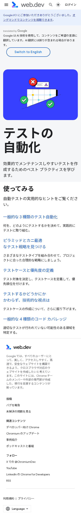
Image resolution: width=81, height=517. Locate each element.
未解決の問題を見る (18, 411)
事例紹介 (11, 440)
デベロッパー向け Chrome (22, 427)
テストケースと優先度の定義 (28, 270)
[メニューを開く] (6, 4)
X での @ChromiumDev (21, 462)
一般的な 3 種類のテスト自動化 (30, 217)
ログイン (70, 4)
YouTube (11, 468)
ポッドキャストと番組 (20, 446)
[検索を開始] (50, 4)
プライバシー (26, 498)
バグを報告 (13, 405)
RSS (8, 480)
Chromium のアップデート (23, 433)
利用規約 (8, 498)
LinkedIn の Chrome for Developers (28, 474)
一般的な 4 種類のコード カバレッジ (35, 319)
